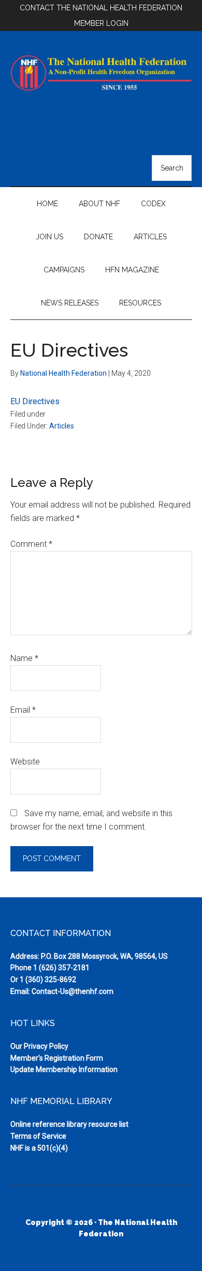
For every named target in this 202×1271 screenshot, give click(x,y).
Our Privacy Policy (39, 1046)
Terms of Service (38, 1136)
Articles (61, 426)
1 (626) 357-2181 (61, 967)
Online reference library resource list (69, 1124)
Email (23, 710)
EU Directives (35, 401)
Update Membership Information (64, 1069)
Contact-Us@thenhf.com (72, 991)
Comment (31, 544)
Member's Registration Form (56, 1058)
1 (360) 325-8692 (48, 979)
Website (25, 762)
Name (24, 658)
